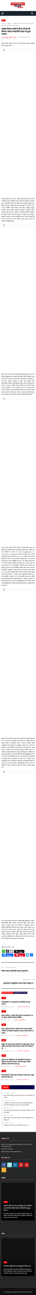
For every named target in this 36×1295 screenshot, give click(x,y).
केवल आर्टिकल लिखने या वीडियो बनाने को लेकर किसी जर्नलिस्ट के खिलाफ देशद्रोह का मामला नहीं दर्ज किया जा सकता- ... (18, 1031)
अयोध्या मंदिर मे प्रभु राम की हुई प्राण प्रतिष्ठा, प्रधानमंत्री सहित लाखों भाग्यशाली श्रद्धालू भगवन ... (18, 1207)
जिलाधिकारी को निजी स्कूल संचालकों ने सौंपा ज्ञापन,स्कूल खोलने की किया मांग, (18, 1076)
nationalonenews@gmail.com (12, 1151)
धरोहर (5, 1262)
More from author (20, 993)
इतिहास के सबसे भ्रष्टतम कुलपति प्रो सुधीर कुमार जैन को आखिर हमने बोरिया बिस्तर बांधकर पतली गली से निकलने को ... (18, 1046)
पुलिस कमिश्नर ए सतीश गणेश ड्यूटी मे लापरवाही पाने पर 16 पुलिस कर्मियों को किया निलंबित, (17, 1016)
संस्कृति (5, 1202)
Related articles (7, 993)
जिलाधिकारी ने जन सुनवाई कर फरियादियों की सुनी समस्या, (16, 1003)
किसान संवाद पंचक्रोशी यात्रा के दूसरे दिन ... (15, 971)
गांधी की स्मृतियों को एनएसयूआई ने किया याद (17, 1266)
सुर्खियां (3, 20)
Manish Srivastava (10, 37)
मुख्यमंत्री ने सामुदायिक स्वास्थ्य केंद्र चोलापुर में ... (18, 983)
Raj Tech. (29, 1292)
